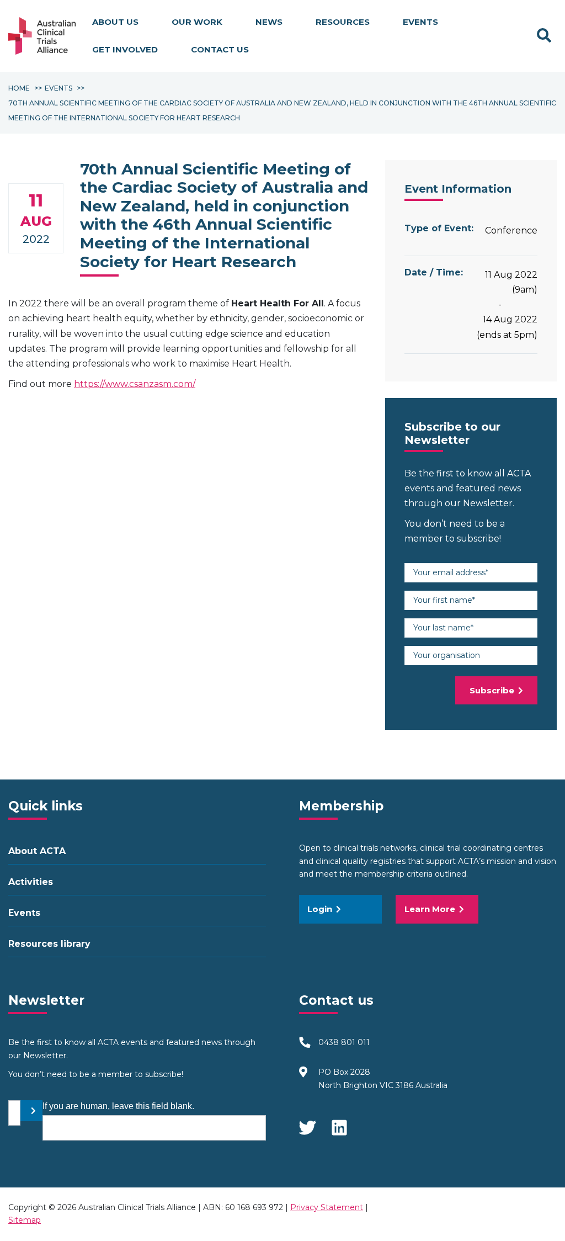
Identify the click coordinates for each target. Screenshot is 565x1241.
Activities (30, 882)
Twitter (307, 1122)
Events (420, 22)
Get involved (125, 49)
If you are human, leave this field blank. (118, 1106)
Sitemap (24, 1220)
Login (319, 909)
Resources (343, 22)
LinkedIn (340, 1122)
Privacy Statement (326, 1207)
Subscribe (492, 690)
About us (115, 22)
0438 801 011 (344, 1042)
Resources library (49, 943)
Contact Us (220, 49)
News (268, 22)
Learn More (429, 909)
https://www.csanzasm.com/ (134, 384)
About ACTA (37, 851)
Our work (197, 22)
